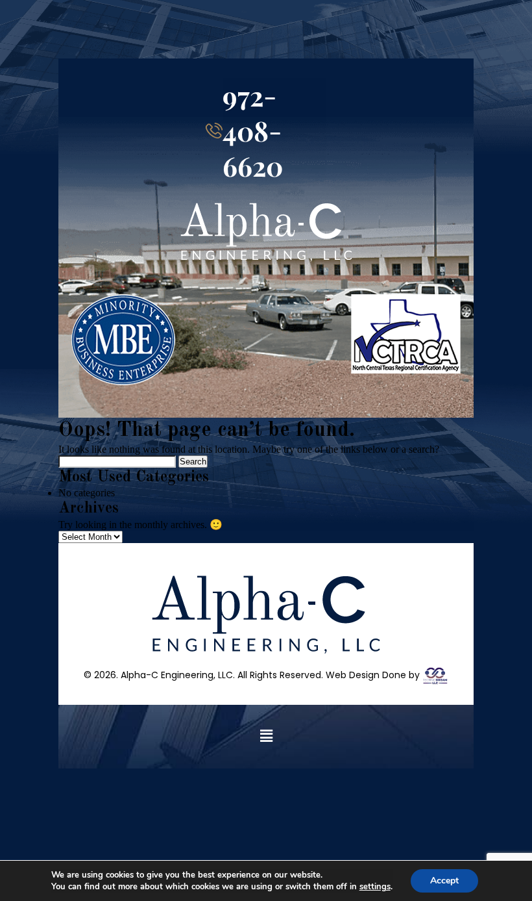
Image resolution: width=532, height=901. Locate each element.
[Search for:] (118, 460)
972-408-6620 (253, 130)
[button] (266, 736)
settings (375, 887)
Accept (444, 880)
